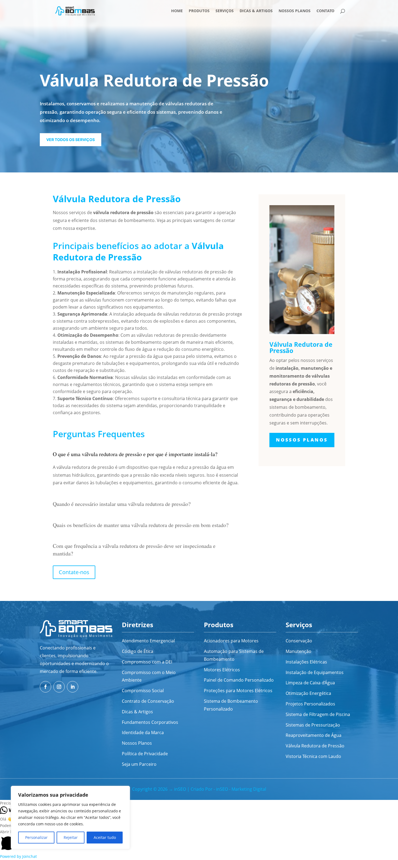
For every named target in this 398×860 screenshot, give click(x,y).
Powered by (18, 856)
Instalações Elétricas (306, 662)
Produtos (199, 11)
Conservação (299, 641)
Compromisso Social (143, 691)
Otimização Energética (308, 693)
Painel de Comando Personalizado (239, 680)
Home (177, 11)
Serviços (225, 11)
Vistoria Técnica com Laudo (313, 756)
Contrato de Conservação (148, 701)
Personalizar (36, 837)
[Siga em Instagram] (59, 686)
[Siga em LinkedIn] (72, 686)
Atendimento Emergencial (148, 641)
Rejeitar (71, 837)
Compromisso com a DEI (147, 662)
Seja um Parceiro (139, 764)
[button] (199, 803)
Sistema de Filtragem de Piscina (318, 714)
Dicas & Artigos (256, 11)
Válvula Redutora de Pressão (315, 746)
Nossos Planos (295, 11)
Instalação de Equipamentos (315, 672)
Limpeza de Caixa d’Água (310, 683)
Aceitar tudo (105, 837)
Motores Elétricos (222, 670)
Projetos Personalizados (310, 704)
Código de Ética (137, 651)
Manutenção (298, 651)
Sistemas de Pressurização (313, 725)
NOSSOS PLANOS (302, 440)
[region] (70, 817)
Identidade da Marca (143, 732)
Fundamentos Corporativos (150, 722)
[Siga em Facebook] (45, 686)
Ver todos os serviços (70, 139)
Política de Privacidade (145, 754)
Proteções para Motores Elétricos (238, 691)
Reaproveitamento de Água (313, 735)
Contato (325, 11)
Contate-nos (74, 572)
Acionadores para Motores (231, 641)
